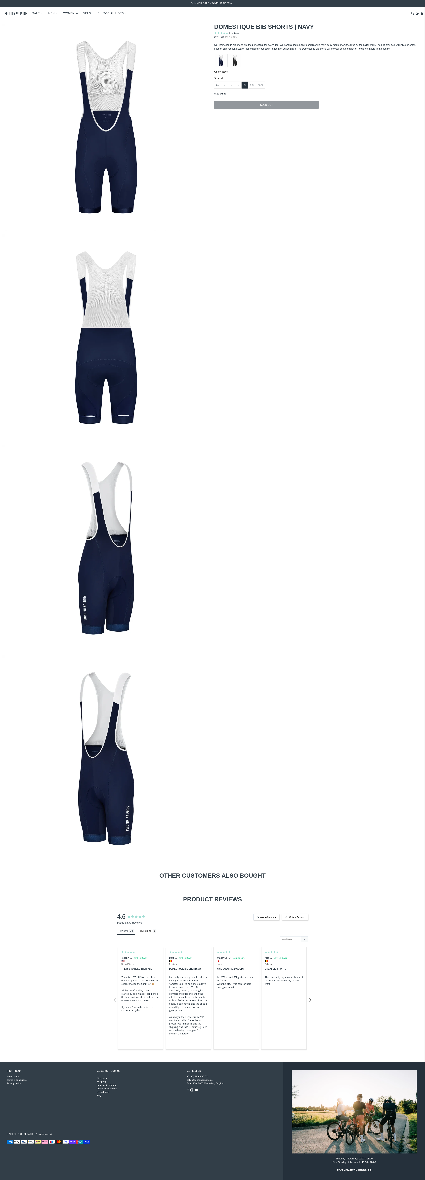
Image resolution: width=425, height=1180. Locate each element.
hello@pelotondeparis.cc (199, 1080)
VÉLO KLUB (91, 13)
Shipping (101, 1081)
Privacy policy (14, 1083)
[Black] (234, 66)
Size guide (102, 1078)
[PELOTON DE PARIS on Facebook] (188, 1090)
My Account (13, 1076)
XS (217, 85)
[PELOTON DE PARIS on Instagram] (191, 1090)
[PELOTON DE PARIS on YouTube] (196, 1090)
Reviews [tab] (123, 930)
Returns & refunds (106, 1085)
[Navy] (220, 66)
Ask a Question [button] (268, 917)
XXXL (260, 85)
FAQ (99, 1095)
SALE (36, 13)
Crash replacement (107, 1088)
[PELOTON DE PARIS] (15, 13)
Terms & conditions (17, 1080)
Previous (114, 998)
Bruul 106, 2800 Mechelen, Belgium (205, 1083)
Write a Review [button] (296, 917)
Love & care (103, 1092)
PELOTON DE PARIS (23, 1134)
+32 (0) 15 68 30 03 (197, 1076)
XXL (252, 85)
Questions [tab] (145, 930)
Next (310, 998)
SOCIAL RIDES (113, 13)
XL (245, 85)
